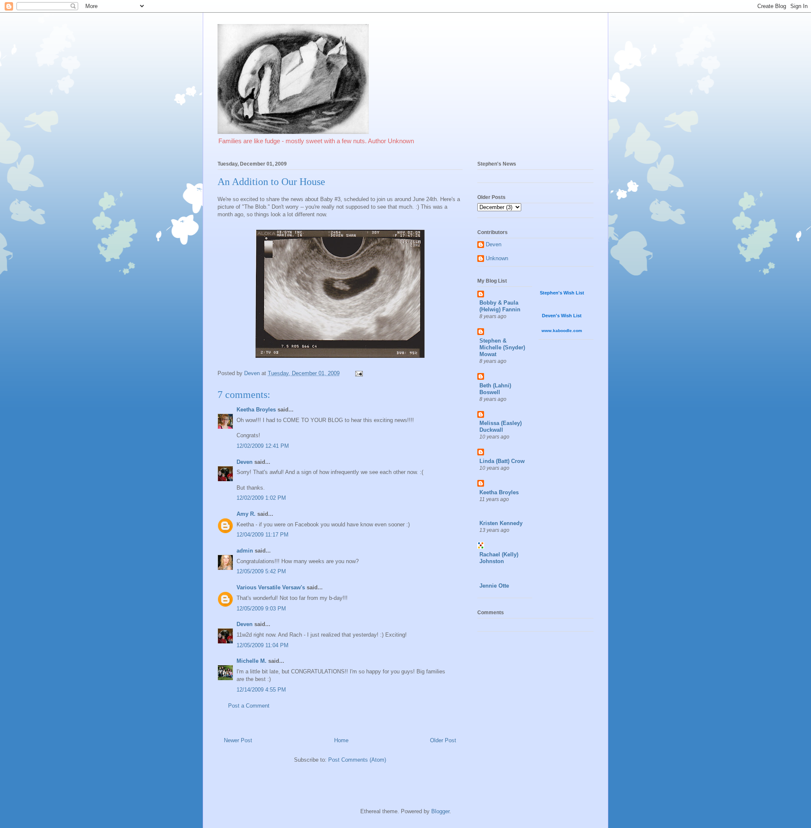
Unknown (497, 258)
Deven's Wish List (562, 315)
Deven (245, 462)
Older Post (443, 740)
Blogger (440, 811)
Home (341, 740)
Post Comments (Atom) (357, 760)
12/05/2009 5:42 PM (261, 571)
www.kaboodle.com (562, 330)
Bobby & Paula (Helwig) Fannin (499, 306)
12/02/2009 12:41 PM (263, 446)
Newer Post (238, 740)
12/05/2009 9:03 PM (261, 608)
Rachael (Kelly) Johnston (498, 557)
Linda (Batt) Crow (502, 461)
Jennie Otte (494, 586)
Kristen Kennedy (501, 523)
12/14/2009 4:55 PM (261, 689)
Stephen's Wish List (562, 292)
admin (245, 550)
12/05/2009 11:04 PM (262, 645)
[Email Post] (358, 373)
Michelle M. (252, 661)
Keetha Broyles (256, 409)
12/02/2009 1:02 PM (261, 498)
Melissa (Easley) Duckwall (500, 426)
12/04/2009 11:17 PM (262, 534)
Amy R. (246, 514)
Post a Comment (248, 706)
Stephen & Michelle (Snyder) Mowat (502, 347)
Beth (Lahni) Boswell (495, 388)
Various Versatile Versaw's (271, 587)
